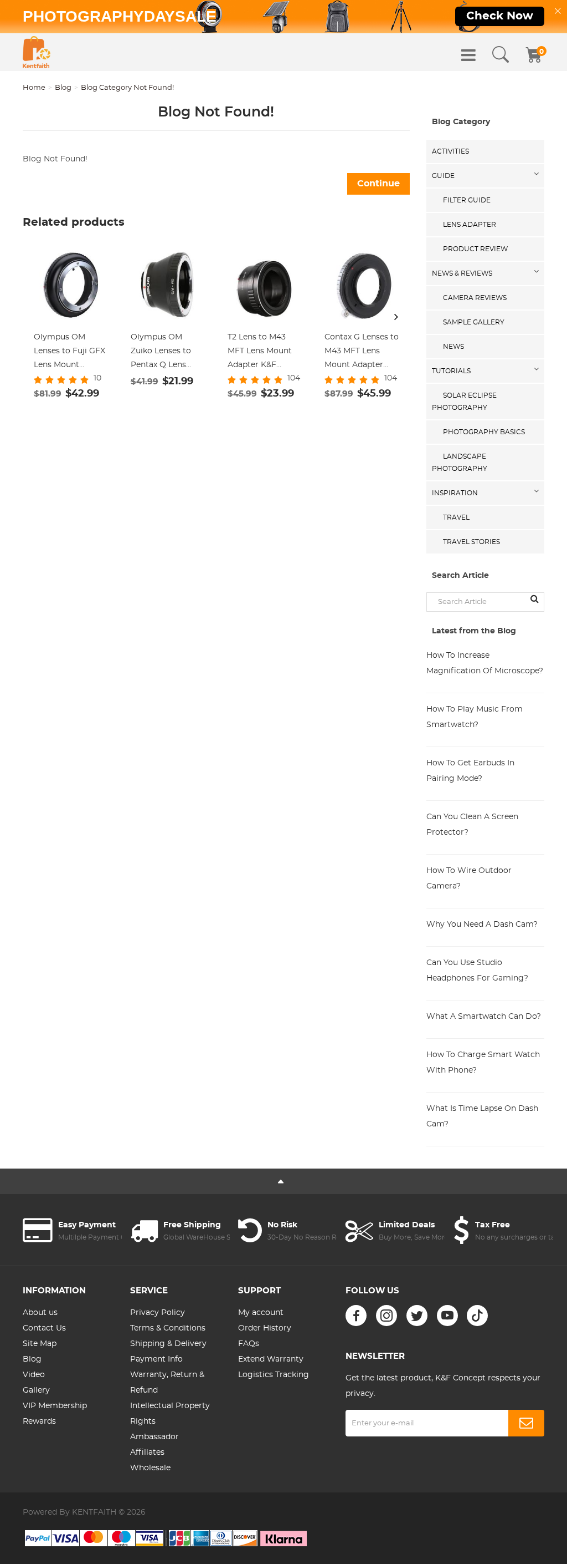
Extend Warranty (270, 1359)
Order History (264, 1328)
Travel (456, 517)
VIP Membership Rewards (55, 1413)
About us (40, 1313)
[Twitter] (416, 1315)
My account (261, 1313)
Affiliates (147, 1452)
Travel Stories (471, 542)
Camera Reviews (475, 297)
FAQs (248, 1344)
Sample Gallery (473, 322)
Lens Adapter (469, 224)
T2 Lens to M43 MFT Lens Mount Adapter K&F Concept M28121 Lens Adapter (260, 352)
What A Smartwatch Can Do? (483, 1016)
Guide (443, 175)
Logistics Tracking (273, 1375)
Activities (450, 151)
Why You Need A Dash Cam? (482, 924)
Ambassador (154, 1437)
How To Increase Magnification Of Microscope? (484, 663)
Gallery (36, 1390)
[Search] (500, 54)
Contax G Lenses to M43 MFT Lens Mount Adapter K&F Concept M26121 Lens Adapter (361, 352)
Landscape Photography (459, 462)
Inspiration (455, 493)
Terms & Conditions (167, 1328)
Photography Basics (484, 432)
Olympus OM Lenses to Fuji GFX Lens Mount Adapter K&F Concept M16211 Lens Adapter (69, 352)
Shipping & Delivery (168, 1344)
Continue (378, 183)
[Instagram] (386, 1315)
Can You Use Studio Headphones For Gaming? (477, 970)
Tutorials (451, 371)
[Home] (36, 52)
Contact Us (44, 1328)
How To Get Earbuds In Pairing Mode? (470, 771)
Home (34, 88)
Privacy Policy (157, 1313)
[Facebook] (356, 1315)
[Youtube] (447, 1315)
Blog (63, 88)
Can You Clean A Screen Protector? (472, 824)
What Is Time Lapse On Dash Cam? (482, 1116)
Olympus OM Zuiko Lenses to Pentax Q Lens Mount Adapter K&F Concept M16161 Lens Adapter (161, 352)
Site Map (39, 1344)
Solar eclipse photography (464, 401)
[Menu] (468, 54)
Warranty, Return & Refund (167, 1382)
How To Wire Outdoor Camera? (469, 878)
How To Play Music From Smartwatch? (474, 717)
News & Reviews (462, 273)
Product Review (475, 249)
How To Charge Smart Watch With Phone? (483, 1062)
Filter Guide (467, 200)
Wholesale (150, 1468)
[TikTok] (477, 1315)
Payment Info (156, 1359)
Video (34, 1375)
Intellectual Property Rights (170, 1413)
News (453, 346)
